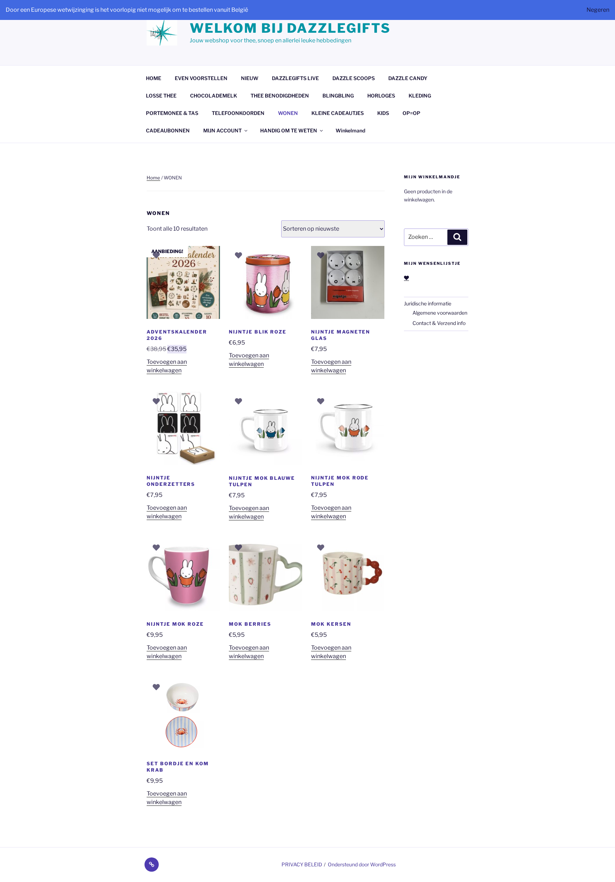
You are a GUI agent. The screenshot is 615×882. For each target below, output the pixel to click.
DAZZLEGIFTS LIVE (295, 78)
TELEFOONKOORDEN (238, 113)
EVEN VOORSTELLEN (201, 78)
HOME (153, 78)
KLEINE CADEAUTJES (337, 113)
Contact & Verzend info (439, 323)
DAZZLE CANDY (407, 78)
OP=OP (411, 113)
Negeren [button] (598, 9)
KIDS (383, 113)
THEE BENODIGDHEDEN (280, 96)
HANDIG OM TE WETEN (288, 130)
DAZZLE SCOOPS (353, 78)
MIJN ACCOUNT (222, 130)
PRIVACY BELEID (302, 864)
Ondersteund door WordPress (362, 864)
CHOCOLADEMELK (213, 96)
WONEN (288, 113)
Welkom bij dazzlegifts (290, 28)
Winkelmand (350, 130)
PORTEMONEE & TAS (172, 113)
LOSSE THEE (161, 96)
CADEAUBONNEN (168, 130)
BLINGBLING (338, 96)
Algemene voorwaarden (439, 313)
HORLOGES (381, 96)
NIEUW (249, 78)
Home (153, 177)
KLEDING (420, 96)
